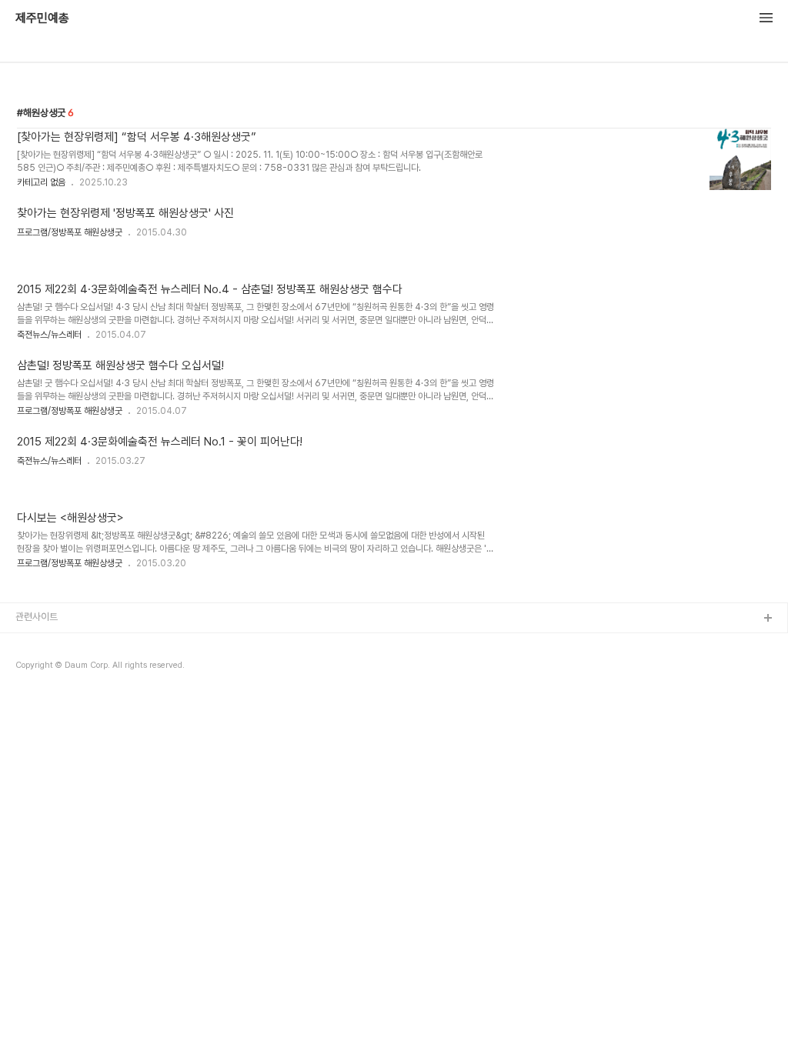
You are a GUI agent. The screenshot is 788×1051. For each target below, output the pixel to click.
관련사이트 (36, 616)
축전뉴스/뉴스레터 (49, 334)
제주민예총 (42, 18)
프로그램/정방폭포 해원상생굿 (69, 232)
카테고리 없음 (41, 182)
